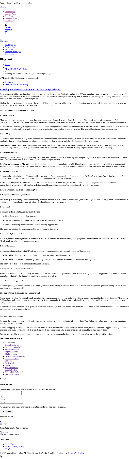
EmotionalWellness (12, 349)
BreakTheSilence (12, 345)
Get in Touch (10, 444)
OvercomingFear (12, 358)
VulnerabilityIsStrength (14, 372)
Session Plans (10, 14)
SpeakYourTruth (11, 368)
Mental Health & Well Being (16, 69)
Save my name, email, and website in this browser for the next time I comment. (34, 407)
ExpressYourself (11, 352)
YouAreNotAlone (12, 374)
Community (9, 21)
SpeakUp (8, 365)
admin (10, 82)
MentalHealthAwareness (15, 356)
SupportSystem (11, 370)
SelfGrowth (9, 363)
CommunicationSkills (13, 347)
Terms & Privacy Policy (14, 446)
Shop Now (4, 432)
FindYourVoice (11, 354)
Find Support (10, 12)
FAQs (7, 449)
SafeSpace (9, 361)
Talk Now (9, 16)
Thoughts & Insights (13, 18)
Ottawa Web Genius (76, 453)
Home (7, 65)
